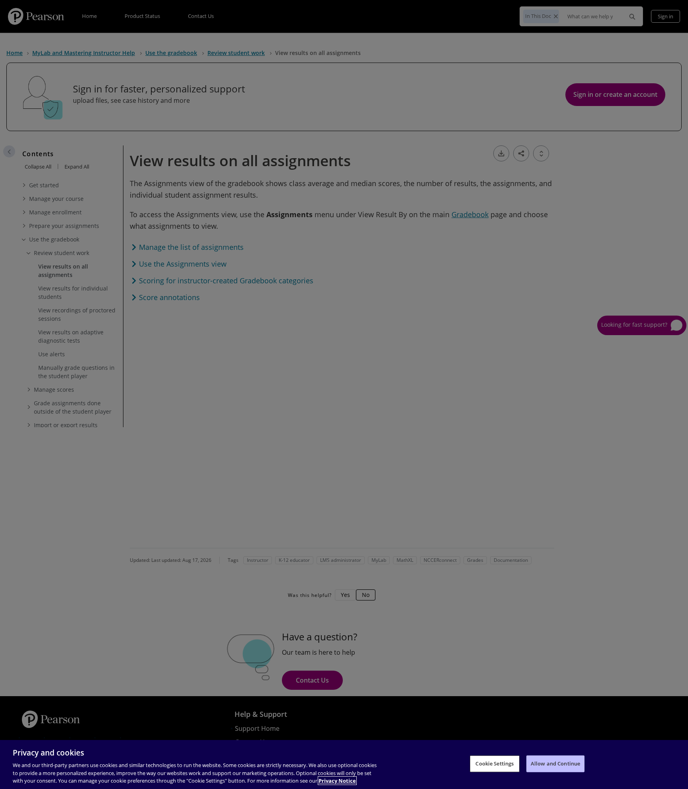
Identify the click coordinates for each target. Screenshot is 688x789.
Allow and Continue (555, 763)
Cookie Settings (494, 763)
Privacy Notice (337, 780)
